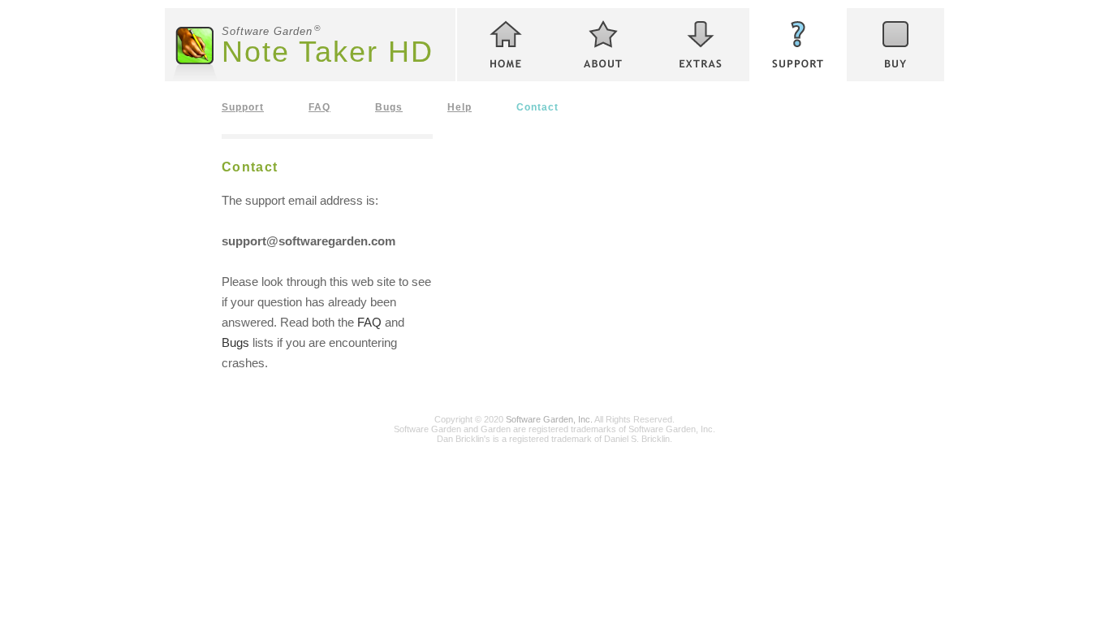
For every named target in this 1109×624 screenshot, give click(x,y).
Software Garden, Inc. (549, 419)
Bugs (389, 107)
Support (243, 107)
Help (459, 107)
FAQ (319, 107)
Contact (537, 107)
